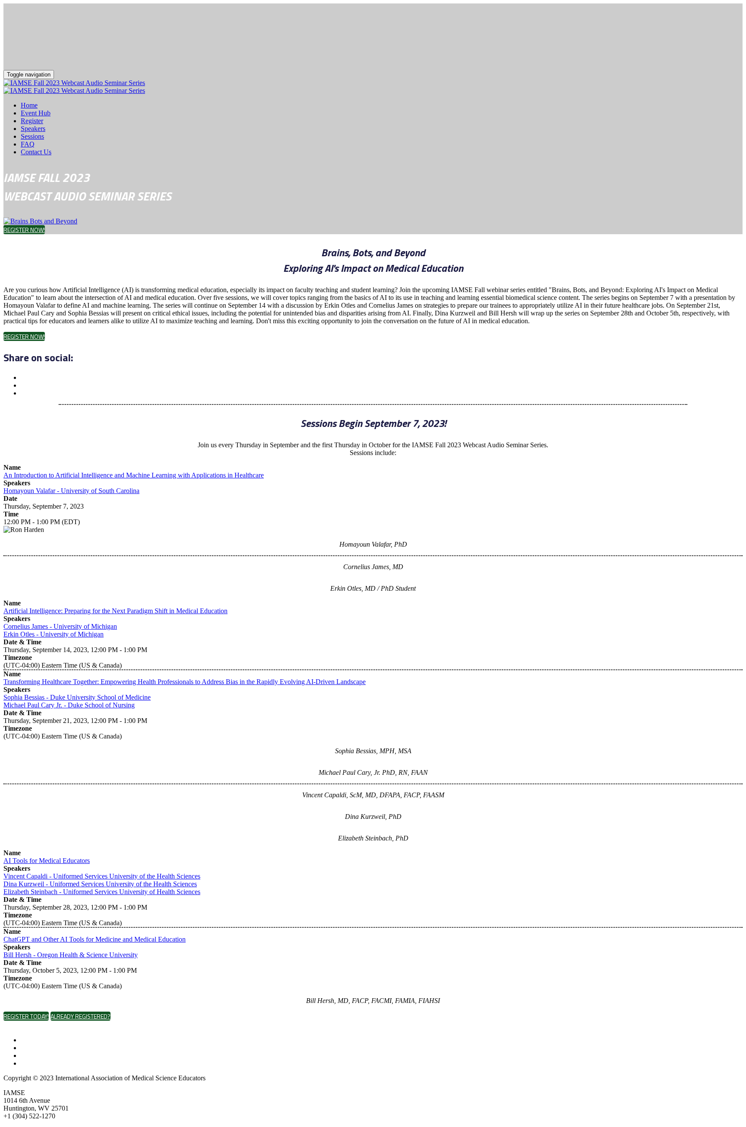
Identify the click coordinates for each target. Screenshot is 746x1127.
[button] (24, 229)
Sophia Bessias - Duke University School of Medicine (77, 697)
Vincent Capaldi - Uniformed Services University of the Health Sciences (101, 876)
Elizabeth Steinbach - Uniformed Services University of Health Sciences (101, 891)
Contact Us (36, 152)
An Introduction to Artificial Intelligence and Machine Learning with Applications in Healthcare (133, 475)
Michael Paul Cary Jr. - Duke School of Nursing (69, 705)
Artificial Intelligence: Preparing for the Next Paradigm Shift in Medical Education (115, 610)
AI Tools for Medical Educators (46, 860)
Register (32, 120)
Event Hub (36, 113)
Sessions (32, 136)
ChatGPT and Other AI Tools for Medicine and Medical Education (94, 939)
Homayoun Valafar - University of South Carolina (71, 490)
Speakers (33, 128)
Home (29, 105)
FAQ (28, 144)
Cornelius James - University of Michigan (60, 626)
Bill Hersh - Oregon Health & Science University (70, 954)
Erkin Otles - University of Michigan (53, 634)
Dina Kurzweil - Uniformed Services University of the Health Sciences (100, 884)
